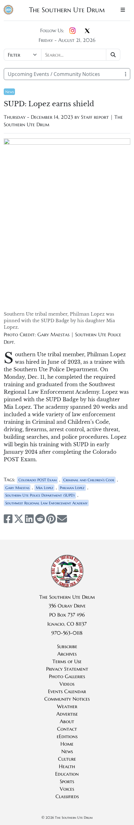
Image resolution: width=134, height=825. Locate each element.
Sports (67, 781)
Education (67, 774)
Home (67, 744)
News (9, 91)
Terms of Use (67, 661)
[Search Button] (113, 55)
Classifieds (67, 796)
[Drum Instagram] (72, 31)
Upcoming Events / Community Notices (54, 74)
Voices (67, 789)
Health (67, 766)
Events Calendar (67, 691)
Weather (67, 706)
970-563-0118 (67, 633)
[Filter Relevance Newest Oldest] (63, 55)
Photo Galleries (67, 676)
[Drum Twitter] (87, 31)
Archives (67, 654)
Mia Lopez (44, 487)
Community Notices (67, 699)
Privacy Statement (67, 669)
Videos (67, 684)
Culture (67, 759)
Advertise (67, 714)
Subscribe (67, 646)
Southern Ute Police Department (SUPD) (40, 495)
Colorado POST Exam (37, 480)
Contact (67, 729)
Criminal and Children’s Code (88, 480)
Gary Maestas (17, 487)
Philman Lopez (72, 487)
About (67, 721)
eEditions (67, 736)
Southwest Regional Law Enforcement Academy (46, 503)
